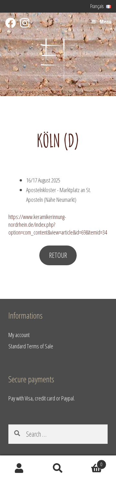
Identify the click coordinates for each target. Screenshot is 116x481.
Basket (89, 461)
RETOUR (58, 255)
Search (58, 468)
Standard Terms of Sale (30, 346)
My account (19, 335)
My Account (19, 468)
